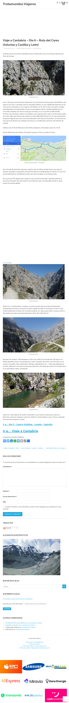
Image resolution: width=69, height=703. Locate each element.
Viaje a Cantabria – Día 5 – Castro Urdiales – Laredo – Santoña (23, 448)
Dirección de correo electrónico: (13, 604)
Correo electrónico (10, 496)
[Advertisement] (34, 21)
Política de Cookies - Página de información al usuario (34, 648)
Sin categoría (37, 48)
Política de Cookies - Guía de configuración (34, 646)
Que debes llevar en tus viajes (55, 448)
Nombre (6, 491)
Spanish (8, 528)
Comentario (7, 466)
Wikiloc (10, 262)
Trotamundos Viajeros (19, 4)
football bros (9, 625)
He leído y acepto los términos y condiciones (18, 599)
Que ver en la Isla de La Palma (32, 623)
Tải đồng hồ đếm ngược (13, 623)
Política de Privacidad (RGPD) (34, 642)
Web (4, 502)
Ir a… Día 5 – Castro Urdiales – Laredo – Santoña (27, 424)
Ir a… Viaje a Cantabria (20, 431)
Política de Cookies (34, 644)
